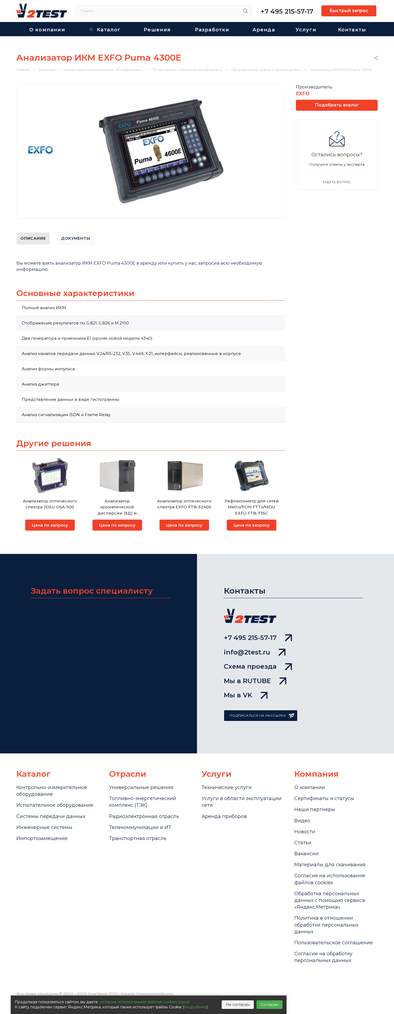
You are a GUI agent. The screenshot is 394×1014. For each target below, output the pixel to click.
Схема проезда (250, 666)
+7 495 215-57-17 (287, 11)
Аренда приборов (224, 816)
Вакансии (306, 854)
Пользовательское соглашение (333, 943)
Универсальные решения (141, 787)
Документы (75, 238)
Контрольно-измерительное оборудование (51, 790)
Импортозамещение (42, 838)
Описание (33, 238)
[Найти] (245, 10)
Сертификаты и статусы (324, 798)
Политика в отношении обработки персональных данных (326, 924)
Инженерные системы (44, 827)
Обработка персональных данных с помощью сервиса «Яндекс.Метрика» (329, 900)
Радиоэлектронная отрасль (144, 816)
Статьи (302, 843)
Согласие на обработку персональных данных (323, 957)
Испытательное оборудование (54, 805)
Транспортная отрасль (137, 838)
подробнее (195, 1007)
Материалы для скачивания (330, 865)
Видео (302, 821)
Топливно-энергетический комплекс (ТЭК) (142, 801)
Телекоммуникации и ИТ (140, 827)
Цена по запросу (50, 525)
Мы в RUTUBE (247, 681)
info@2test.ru (247, 652)
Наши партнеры (314, 809)
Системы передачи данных (50, 816)
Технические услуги (227, 787)
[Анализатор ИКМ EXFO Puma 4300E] (161, 152)
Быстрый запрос (348, 10)
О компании (309, 787)
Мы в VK (238, 695)
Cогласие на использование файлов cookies (329, 879)
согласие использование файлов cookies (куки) (144, 1002)
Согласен (269, 1004)
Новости (304, 832)
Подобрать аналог (337, 105)
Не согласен (238, 1004)
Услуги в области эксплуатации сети (241, 801)
